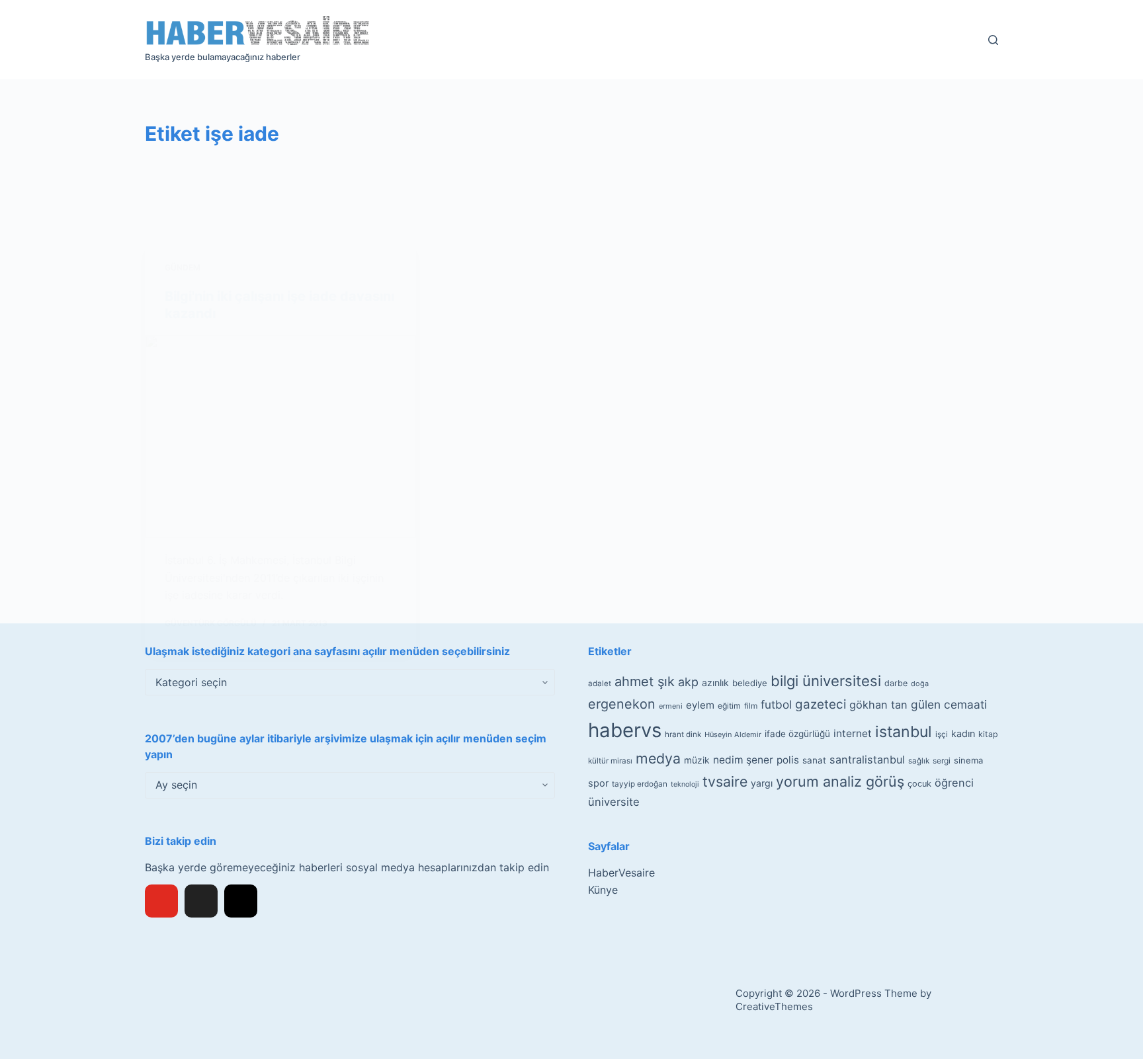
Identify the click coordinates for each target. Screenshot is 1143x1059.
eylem (700, 705)
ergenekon (622, 704)
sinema (968, 760)
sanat (814, 760)
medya (658, 758)
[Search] (993, 40)
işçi (941, 734)
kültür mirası (610, 760)
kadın (963, 733)
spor (598, 783)
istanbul (903, 732)
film (750, 706)
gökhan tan (878, 704)
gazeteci (820, 704)
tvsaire (724, 781)
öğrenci (954, 782)
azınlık (715, 682)
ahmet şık (644, 681)
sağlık (918, 760)
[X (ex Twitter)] (201, 901)
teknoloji (685, 784)
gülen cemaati (949, 704)
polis (788, 760)
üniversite (614, 801)
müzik (697, 760)
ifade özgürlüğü (797, 733)
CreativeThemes (774, 1006)
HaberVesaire (621, 872)
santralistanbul (867, 759)
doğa (920, 683)
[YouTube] (161, 901)
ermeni (671, 706)
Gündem (182, 267)
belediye (749, 683)
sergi (942, 760)
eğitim (729, 706)
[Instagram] (240, 901)
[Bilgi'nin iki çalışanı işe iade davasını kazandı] (280, 437)
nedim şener (743, 760)
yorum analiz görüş (840, 781)
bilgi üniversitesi (826, 680)
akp (688, 682)
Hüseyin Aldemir (732, 734)
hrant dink (683, 734)
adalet (599, 683)
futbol (776, 704)
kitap (988, 734)
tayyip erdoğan (639, 784)
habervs (624, 730)
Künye (603, 889)
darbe (896, 683)
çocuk (919, 784)
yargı (762, 783)
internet (852, 733)
